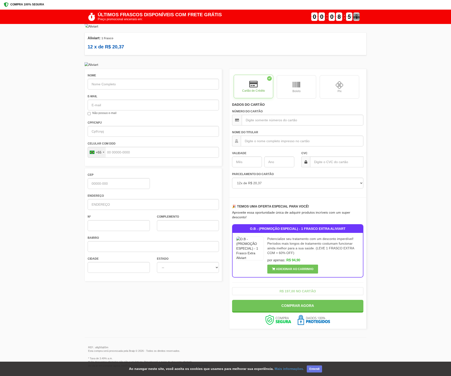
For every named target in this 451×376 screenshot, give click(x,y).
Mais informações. (289, 369)
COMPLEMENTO (168, 216)
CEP (90, 174)
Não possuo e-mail (104, 113)
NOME (92, 75)
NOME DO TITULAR (245, 132)
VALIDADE (239, 153)
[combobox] (97, 152)
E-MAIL (92, 96)
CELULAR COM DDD (102, 143)
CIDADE (93, 258)
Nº (89, 216)
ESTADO (162, 258)
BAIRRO (93, 237)
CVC (304, 153)
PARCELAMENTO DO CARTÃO (253, 174)
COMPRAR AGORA (297, 306)
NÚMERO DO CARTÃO (247, 111)
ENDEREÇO (96, 195)
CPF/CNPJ (95, 122)
